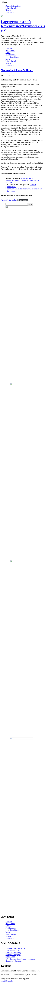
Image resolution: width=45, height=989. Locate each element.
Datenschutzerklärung (13, 6)
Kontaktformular (7, 981)
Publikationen (11, 55)
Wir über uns (10, 51)
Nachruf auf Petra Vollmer (17, 70)
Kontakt (8, 10)
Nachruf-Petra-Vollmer (9, 200)
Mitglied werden (11, 8)
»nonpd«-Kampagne (13, 955)
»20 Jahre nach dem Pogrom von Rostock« (21, 959)
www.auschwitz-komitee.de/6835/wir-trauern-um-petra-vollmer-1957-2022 (23, 180)
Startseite (9, 48)
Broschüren (14, 57)
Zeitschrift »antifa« (12, 950)
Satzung (8, 53)
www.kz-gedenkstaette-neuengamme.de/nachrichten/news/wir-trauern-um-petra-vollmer (24, 188)
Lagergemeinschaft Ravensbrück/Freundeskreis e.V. (23, 26)
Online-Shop (10, 957)
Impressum (9, 12)
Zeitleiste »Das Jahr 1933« (15, 948)
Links (8, 59)
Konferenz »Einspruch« (14, 961)
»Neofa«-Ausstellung (13, 953)
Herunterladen (22, 200)
